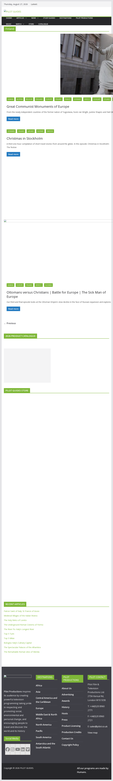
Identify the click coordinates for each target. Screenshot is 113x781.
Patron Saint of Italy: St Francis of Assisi (21, 611)
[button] (25, 18)
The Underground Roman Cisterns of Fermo (23, 624)
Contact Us (67, 738)
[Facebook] (7, 749)
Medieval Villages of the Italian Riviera (20, 615)
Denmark (11, 131)
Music (8, 24)
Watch (18, 24)
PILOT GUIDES (26, 768)
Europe (49, 99)
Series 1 (39, 285)
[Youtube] (17, 749)
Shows (9, 18)
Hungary (96, 99)
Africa (39, 685)
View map (93, 732)
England (39, 99)
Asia (38, 691)
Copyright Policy (70, 744)
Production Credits (71, 732)
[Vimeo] (27, 749)
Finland (58, 99)
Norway (40, 131)
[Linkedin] (22, 749)
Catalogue (43, 24)
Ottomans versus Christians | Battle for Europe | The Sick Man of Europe (56, 294)
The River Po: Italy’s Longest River (19, 629)
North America (43, 724)
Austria (19, 99)
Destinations (66, 18)
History (65, 707)
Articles (20, 18)
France (67, 99)
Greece (87, 99)
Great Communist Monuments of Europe (38, 106)
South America (43, 737)
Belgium (29, 99)
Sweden (50, 131)
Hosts (65, 713)
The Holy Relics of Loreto (15, 620)
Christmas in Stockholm (25, 138)
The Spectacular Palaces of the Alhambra (22, 647)
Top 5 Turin (9, 633)
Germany (77, 99)
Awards (66, 700)
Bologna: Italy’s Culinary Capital (18, 642)
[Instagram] (12, 749)
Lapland (31, 131)
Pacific (39, 730)
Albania (10, 99)
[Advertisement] (27, 365)
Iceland (107, 99)
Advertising (68, 694)
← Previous (10, 323)
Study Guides (49, 18)
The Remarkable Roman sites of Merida (21, 652)
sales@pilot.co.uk (98, 726)
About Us (67, 688)
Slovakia (48, 285)
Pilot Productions (84, 18)
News (33, 18)
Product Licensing (71, 725)
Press (65, 719)
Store (31, 24)
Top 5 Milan (9, 638)
